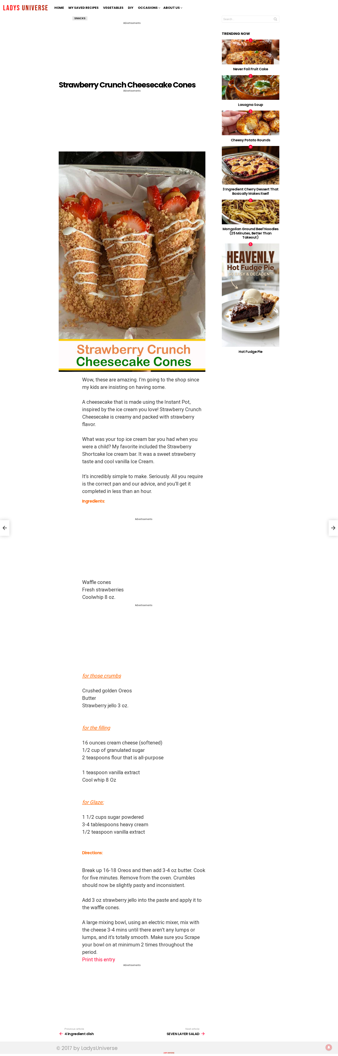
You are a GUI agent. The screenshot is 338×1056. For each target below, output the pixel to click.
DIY (130, 7)
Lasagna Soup (250, 104)
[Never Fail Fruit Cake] (251, 52)
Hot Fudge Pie (250, 351)
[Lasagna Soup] (251, 87)
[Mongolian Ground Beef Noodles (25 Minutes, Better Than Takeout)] (251, 212)
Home (59, 7)
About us (171, 7)
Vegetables (113, 7)
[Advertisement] (133, 52)
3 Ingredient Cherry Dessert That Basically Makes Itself (251, 191)
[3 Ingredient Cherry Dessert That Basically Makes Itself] (251, 165)
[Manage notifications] (329, 1047)
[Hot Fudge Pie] (251, 295)
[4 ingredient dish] (4, 528)
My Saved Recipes (83, 7)
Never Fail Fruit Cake (250, 69)
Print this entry (98, 959)
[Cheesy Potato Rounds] (251, 123)
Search (275, 20)
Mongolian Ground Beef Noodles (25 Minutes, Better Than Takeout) (251, 233)
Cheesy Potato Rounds (250, 140)
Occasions (148, 7)
